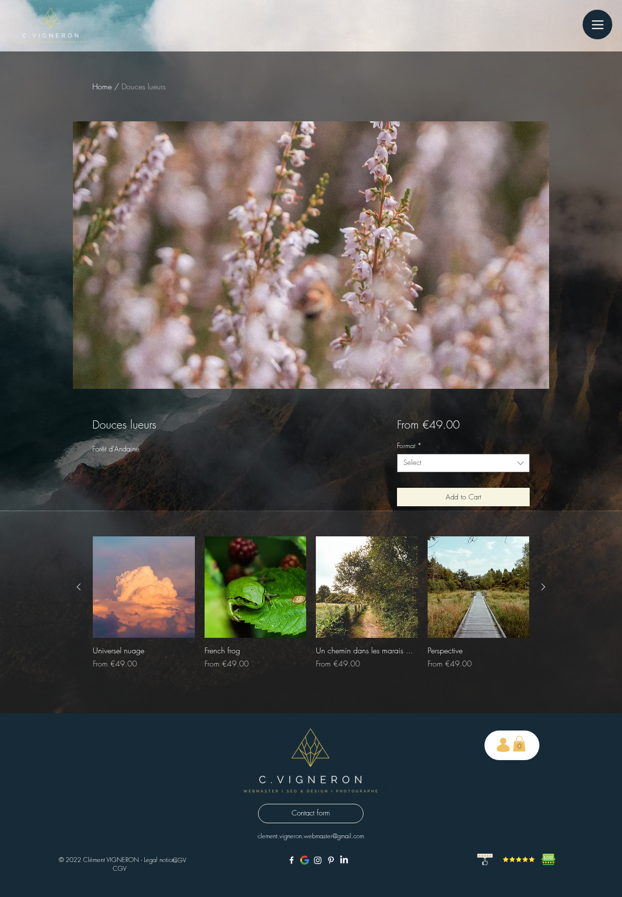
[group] (311, 608)
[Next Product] (543, 587)
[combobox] (463, 463)
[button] (519, 743)
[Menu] (597, 24)
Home (102, 86)
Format (409, 445)
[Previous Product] (79, 587)
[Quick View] (144, 587)
